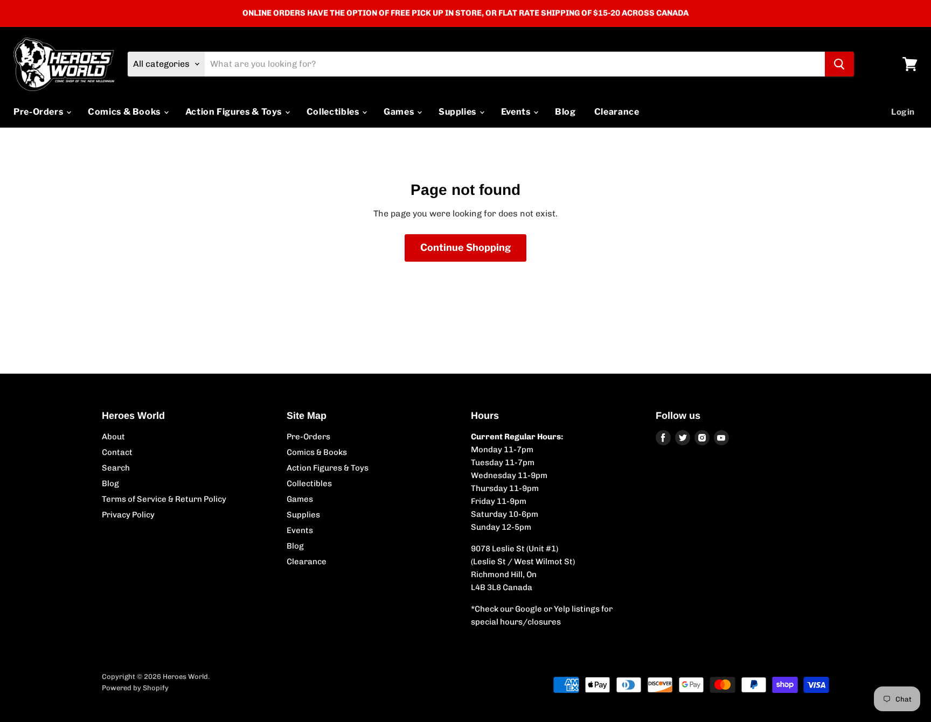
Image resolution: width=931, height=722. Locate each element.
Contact (117, 452)
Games (400, 112)
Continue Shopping (465, 247)
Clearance (617, 112)
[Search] (839, 64)
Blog (565, 112)
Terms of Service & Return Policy (164, 499)
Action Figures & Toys (234, 112)
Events (516, 112)
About (113, 436)
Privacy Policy (128, 515)
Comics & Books (125, 112)
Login (903, 112)
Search (116, 468)
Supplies (458, 112)
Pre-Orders (39, 112)
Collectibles (334, 112)
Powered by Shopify (135, 688)
